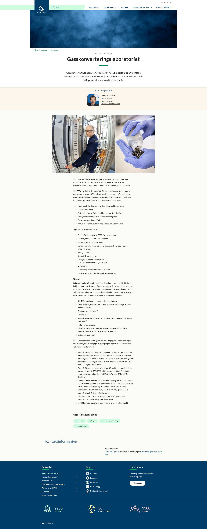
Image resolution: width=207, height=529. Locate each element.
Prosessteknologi (81, 426)
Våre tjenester (110, 7)
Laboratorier (54, 50)
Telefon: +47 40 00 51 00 (51, 473)
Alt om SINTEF (162, 7)
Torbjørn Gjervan (108, 96)
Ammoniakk (79, 421)
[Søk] (53, 7)
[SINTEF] (41, 8)
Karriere (124, 7)
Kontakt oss (94, 7)
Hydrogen (92, 421)
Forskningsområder (141, 7)
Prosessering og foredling (109, 421)
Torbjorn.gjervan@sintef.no (110, 103)
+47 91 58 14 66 (106, 101)
